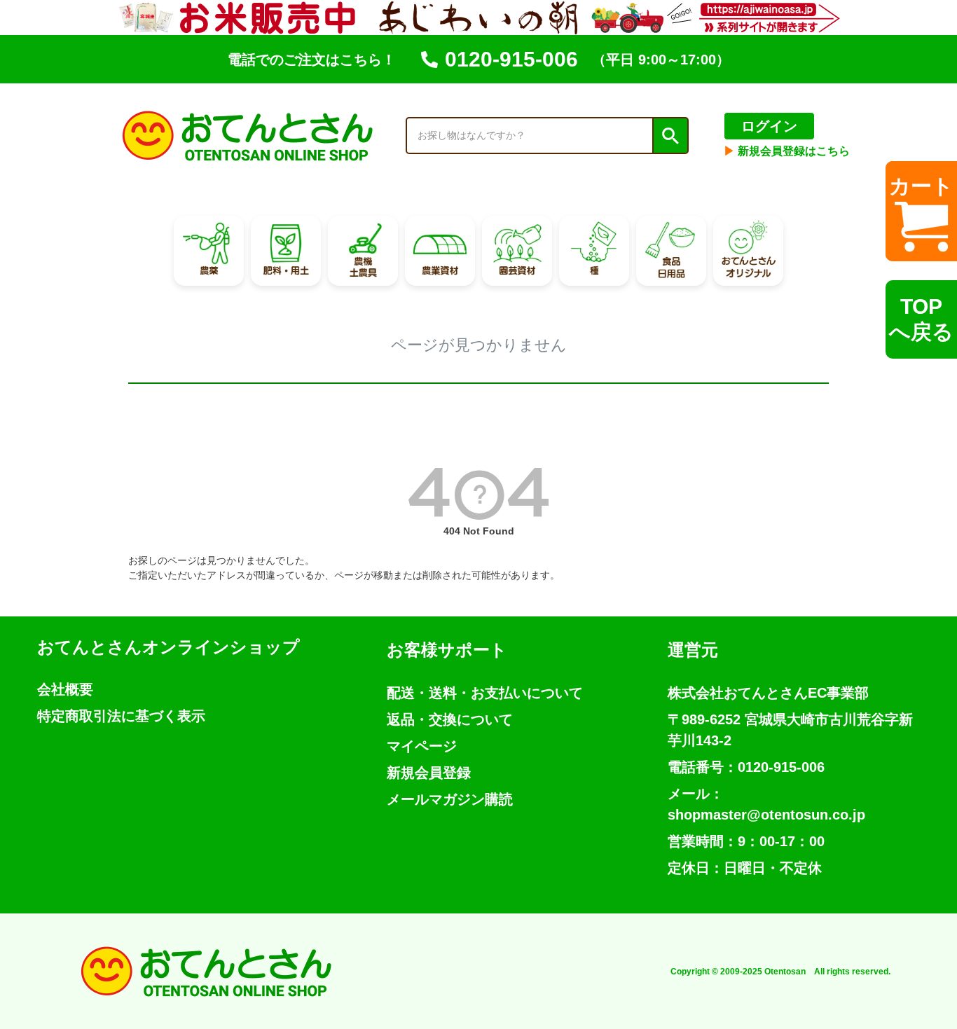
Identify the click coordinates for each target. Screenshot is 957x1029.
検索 (669, 135)
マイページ (422, 746)
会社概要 (65, 689)
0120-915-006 (511, 59)
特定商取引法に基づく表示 (121, 716)
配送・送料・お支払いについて (485, 692)
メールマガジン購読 (450, 799)
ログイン (769, 126)
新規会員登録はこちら (787, 151)
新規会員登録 (429, 772)
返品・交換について (450, 719)
